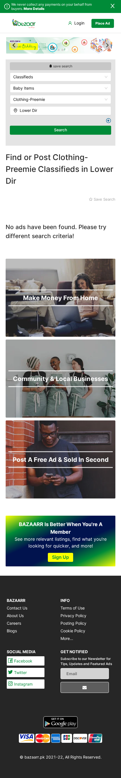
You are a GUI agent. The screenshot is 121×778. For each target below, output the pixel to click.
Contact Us (17, 608)
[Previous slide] (14, 45)
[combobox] (60, 76)
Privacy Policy (73, 615)
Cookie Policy (72, 630)
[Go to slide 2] (58, 50)
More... (66, 638)
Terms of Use (72, 608)
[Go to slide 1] (54, 50)
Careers (14, 623)
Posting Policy (73, 623)
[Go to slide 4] (66, 49)
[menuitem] (24, 23)
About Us (15, 615)
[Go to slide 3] (62, 50)
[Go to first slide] (107, 45)
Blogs (12, 630)
